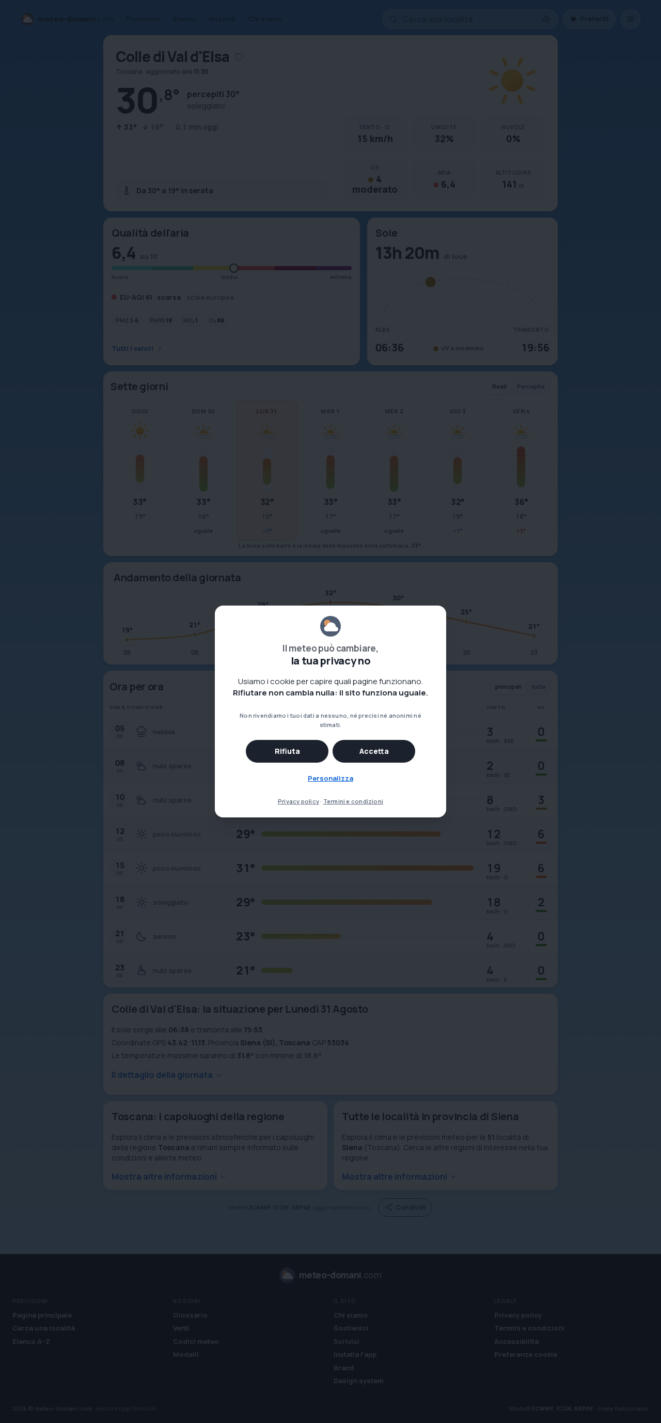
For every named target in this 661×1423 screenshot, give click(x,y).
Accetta (374, 751)
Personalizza (330, 778)
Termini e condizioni (353, 801)
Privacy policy (298, 801)
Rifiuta (287, 751)
